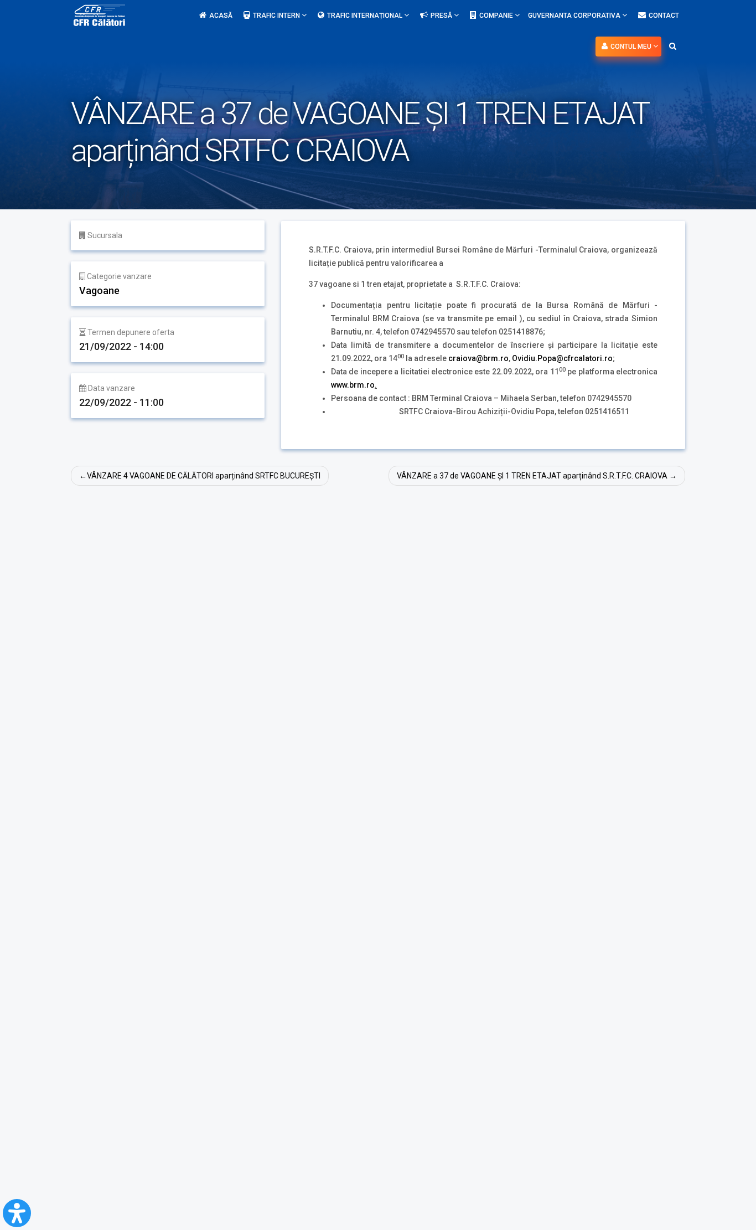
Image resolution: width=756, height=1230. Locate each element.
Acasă (220, 15)
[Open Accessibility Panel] (17, 1213)
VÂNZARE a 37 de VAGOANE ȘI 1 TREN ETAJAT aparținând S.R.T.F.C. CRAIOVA (532, 475)
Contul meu (631, 46)
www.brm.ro (353, 384)
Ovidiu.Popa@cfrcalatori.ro (562, 358)
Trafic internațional (365, 15)
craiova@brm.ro (478, 358)
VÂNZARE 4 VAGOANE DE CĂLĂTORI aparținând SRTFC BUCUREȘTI (203, 475)
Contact (664, 15)
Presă (442, 15)
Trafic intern (277, 15)
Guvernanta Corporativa (575, 15)
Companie (497, 15)
